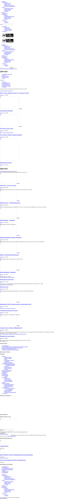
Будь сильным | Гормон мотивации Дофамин (11, 134)
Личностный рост (7, 3)
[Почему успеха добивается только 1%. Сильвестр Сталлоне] (6, 90)
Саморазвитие (5, 2)
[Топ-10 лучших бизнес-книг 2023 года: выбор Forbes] (4, 457)
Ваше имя (2, 429)
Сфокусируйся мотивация (6, 110)
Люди (5, 359)
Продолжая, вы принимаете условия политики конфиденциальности (14, 431)
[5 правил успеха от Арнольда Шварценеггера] (10, 325)
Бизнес (3, 7)
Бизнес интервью (7, 9)
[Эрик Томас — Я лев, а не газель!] (10, 183)
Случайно (4, 87)
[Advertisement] (28, 405)
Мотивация (4, 14)
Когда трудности (7, 18)
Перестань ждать (4, 286)
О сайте (3, 20)
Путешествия (4, 13)
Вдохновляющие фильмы (9, 16)
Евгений (1, 95)
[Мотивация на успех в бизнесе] (13, 334)
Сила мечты (4, 31)
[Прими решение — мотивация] (10, 218)
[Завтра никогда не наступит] (7, 277)
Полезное (4, 373)
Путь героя (4, 26)
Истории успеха (7, 10)
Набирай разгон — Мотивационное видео (10, 202)
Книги (3, 12)
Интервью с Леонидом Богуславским (9, 348)
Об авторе (6, 22)
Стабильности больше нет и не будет (9, 310)
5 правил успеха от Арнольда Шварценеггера (11, 327)
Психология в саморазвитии (9, 6)
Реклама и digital (5, 383)
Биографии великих (11, 365)
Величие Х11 (6, 27)
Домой (1, 68)
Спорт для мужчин (8, 30)
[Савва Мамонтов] (3, 443)
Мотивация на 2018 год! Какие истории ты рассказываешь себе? (15, 304)
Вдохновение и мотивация (8, 68)
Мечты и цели (7, 4)
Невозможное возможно (6, 162)
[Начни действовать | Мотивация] (10, 270)
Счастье (5, 19)
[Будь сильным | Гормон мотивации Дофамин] (6, 132)
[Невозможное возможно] (9, 160)
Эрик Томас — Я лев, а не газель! (8, 185)
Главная (3, 1)
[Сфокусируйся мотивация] (11, 108)
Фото (5, 376)
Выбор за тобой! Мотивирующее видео (9, 254)
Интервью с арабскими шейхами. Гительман (10, 349)
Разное (3, 382)
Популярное (5, 374)
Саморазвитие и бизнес (8, 8)
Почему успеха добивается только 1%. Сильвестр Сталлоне (14, 93)
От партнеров (9, 389)
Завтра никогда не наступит (7, 279)
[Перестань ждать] (6, 284)
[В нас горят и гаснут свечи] (11, 126)
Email (1, 430)
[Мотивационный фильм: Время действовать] (10, 235)
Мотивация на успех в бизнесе (7, 336)
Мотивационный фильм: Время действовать (11, 237)
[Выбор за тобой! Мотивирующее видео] (10, 252)
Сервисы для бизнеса (8, 386)
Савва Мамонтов (5, 345)
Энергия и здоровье (8, 29)
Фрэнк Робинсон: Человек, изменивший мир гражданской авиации (15, 346)
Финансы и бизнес (8, 362)
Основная (4, 372)
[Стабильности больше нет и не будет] (7, 308)
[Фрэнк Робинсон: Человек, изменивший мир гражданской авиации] (3, 452)
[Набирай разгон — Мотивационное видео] (10, 200)
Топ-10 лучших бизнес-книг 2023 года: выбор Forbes (12, 347)
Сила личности (7, 28)
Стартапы (6, 11)
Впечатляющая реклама (9, 384)
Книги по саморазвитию (9, 5)
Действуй (6, 15)
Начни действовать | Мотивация (8, 272)
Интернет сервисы (6, 371)
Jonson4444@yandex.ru (11, 436)
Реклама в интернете (8, 385)
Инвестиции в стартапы (7, 370)
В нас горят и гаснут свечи (6, 128)
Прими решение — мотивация (7, 220)
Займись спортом (7, 17)
